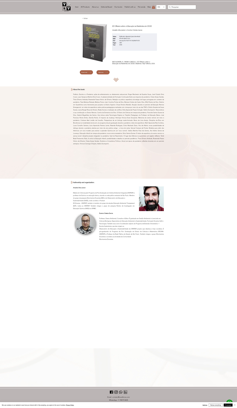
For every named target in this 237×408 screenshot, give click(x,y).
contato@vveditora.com (121, 397)
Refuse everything (215, 405)
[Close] (235, 405)
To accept (228, 405)
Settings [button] (205, 405)
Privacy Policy (70, 405)
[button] (153, 7)
